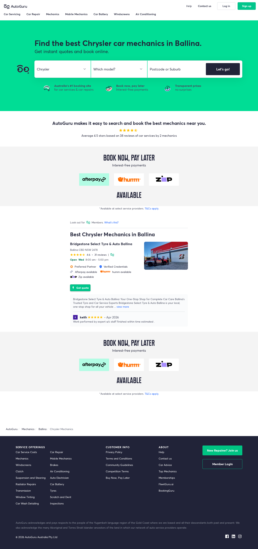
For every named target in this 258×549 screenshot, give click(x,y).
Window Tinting (25, 497)
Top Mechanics (168, 471)
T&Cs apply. (152, 208)
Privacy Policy (114, 452)
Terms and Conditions (119, 458)
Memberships (167, 478)
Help (161, 452)
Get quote (80, 288)
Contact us (165, 458)
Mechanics (22, 458)
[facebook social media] (227, 535)
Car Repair (56, 452)
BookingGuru (166, 490)
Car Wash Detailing (27, 503)
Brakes (54, 465)
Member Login (222, 464)
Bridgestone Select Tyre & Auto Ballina (101, 244)
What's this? (111, 222)
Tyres (53, 490)
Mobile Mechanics (61, 458)
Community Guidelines (119, 465)
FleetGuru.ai (166, 484)
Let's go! (223, 69)
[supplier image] (166, 256)
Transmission (23, 490)
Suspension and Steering (31, 478)
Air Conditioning (59, 471)
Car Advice (165, 465)
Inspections (57, 503)
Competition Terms (117, 471)
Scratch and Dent (60, 497)
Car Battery (57, 484)
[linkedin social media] (233, 535)
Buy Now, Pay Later (118, 478)
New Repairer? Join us (222, 450)
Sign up (246, 6)
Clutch (19, 471)
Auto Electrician (59, 478)
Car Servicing (12, 14)
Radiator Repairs (26, 484)
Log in (226, 6)
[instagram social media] (239, 535)
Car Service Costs (26, 452)
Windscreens (23, 465)
